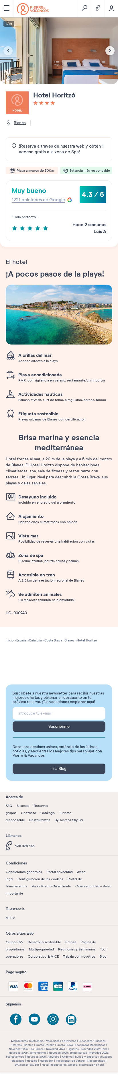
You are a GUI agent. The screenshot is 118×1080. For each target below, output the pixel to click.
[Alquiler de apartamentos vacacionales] (33, 9)
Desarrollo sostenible (44, 942)
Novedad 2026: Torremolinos (27, 1052)
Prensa (70, 942)
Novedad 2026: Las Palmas (26, 1049)
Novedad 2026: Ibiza (94, 1049)
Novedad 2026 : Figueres (62, 1049)
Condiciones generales (24, 872)
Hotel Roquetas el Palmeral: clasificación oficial (73, 1065)
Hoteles (32, 1061)
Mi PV (10, 918)
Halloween (46, 1061)
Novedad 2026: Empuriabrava (68, 1052)
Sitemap (23, 806)
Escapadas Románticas (90, 1045)
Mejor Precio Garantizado (51, 886)
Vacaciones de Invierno (61, 1041)
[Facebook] (15, 1019)
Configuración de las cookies (40, 879)
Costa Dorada (45, 1045)
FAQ (9, 806)
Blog (103, 956)
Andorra (67, 1057)
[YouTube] (34, 1019)
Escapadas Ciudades (92, 1041)
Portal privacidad (59, 872)
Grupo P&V (14, 942)
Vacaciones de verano (70, 1061)
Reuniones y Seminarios (77, 949)
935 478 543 (25, 846)
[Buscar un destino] (84, 8)
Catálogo (47, 813)
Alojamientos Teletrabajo (27, 1041)
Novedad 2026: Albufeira (43, 1057)
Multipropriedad (41, 949)
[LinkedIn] (71, 1020)
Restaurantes (39, 820)
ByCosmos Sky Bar (69, 820)
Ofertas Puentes (22, 1045)
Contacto (28, 813)
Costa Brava (65, 1045)
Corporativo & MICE (43, 956)
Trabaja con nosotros (79, 956)
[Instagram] (53, 1019)
